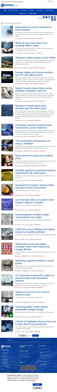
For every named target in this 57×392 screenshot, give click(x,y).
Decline (37, 388)
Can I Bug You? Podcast (44, 348)
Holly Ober (18, 180)
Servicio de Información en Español (45, 352)
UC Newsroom (42, 358)
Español (3, 369)
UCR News (18, 120)
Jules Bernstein (19, 38)
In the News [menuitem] (39, 10)
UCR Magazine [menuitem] (32, 13)
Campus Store (4, 362)
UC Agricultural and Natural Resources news (45, 356)
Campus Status (4, 359)
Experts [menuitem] (31, 10)
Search (51, 1)
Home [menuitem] (5, 10)
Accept (37, 384)
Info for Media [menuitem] (49, 10)
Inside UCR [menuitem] (23, 13)
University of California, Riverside (12, 1)
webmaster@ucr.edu (27, 356)
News (16, 5)
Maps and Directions (5, 372)
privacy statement (31, 380)
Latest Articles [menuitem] (13, 10)
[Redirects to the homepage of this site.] (2, 23)
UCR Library (4, 356)
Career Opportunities (5, 366)
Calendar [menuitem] (24, 10)
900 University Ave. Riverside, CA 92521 (24, 351)
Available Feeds (43, 364)
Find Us (24, 362)
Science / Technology (37, 38)
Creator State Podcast (44, 361)
